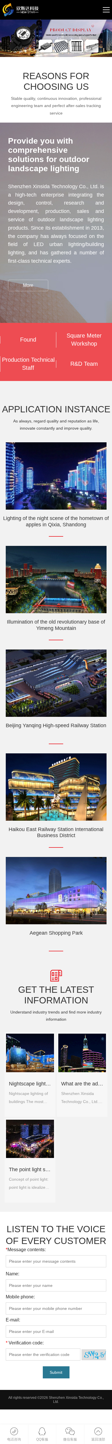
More (28, 285)
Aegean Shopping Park (56, 933)
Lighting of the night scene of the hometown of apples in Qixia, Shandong (56, 521)
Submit (56, 1372)
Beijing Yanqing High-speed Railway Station (56, 725)
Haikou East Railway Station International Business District (56, 832)
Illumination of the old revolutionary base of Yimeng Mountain (56, 625)
